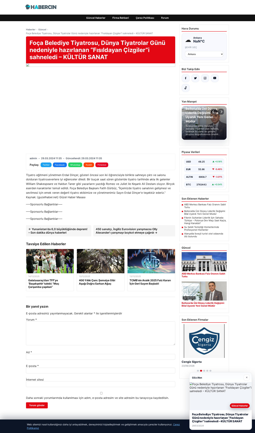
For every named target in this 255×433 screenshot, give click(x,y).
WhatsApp (75, 165)
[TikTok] (186, 88)
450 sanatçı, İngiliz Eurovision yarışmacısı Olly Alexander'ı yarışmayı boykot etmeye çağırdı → (126, 230)
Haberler (30, 29)
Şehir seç (191, 47)
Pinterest (101, 165)
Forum (165, 17)
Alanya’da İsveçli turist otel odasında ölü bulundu (203, 235)
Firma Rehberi (120, 17)
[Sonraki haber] (221, 112)
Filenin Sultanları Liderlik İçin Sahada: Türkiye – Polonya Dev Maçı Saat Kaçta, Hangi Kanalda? (205, 220)
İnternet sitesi (35, 379)
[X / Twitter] (195, 78)
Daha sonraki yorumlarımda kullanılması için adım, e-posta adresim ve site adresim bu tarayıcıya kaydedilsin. (97, 398)
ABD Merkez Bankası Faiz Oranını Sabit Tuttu (205, 206)
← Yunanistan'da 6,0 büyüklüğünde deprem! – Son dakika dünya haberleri (57, 230)
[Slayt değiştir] (198, 371)
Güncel (42, 29)
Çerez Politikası (145, 17)
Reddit (89, 165)
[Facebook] (186, 78)
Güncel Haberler (95, 17)
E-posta (32, 366)
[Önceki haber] (214, 112)
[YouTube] (215, 78)
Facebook (60, 165)
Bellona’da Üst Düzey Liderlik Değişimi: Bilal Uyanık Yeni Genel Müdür (205, 212)
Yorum (31, 319)
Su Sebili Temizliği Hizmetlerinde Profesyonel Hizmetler (201, 228)
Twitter (46, 165)
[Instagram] (205, 78)
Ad (29, 352)
